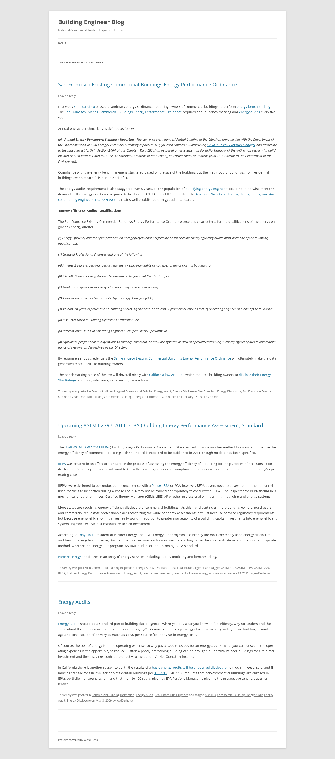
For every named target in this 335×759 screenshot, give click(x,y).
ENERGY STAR (216, 145)
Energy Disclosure (185, 391)
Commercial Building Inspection (113, 568)
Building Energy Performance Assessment (95, 573)
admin (214, 397)
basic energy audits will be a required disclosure (189, 667)
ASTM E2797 (262, 568)
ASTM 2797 (228, 568)
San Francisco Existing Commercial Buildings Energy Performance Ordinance (147, 84)
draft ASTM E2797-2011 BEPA (87, 447)
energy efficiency (210, 573)
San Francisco (84, 106)
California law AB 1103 (166, 375)
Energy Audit (100, 391)
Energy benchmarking (157, 573)
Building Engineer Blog (91, 22)
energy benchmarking (253, 106)
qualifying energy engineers (207, 189)
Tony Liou (85, 535)
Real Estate (162, 568)
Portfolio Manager (242, 145)
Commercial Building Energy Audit (148, 391)
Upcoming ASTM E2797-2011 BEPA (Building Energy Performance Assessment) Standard (160, 425)
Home (62, 43)
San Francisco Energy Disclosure (219, 391)
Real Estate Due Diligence (187, 568)
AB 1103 (160, 673)
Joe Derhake (261, 573)
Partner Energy (69, 556)
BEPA (62, 463)
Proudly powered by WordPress (78, 740)
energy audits (249, 112)
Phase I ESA (160, 485)
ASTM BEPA (245, 568)
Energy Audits (74, 601)
